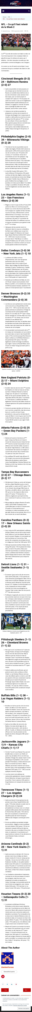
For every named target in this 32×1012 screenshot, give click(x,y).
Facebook (3, 984)
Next (26, 990)
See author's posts (9, 971)
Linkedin (11, 984)
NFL (27, 31)
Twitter (7, 984)
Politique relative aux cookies (20, 1005)
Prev (6, 990)
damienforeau (6, 31)
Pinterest (16, 984)
